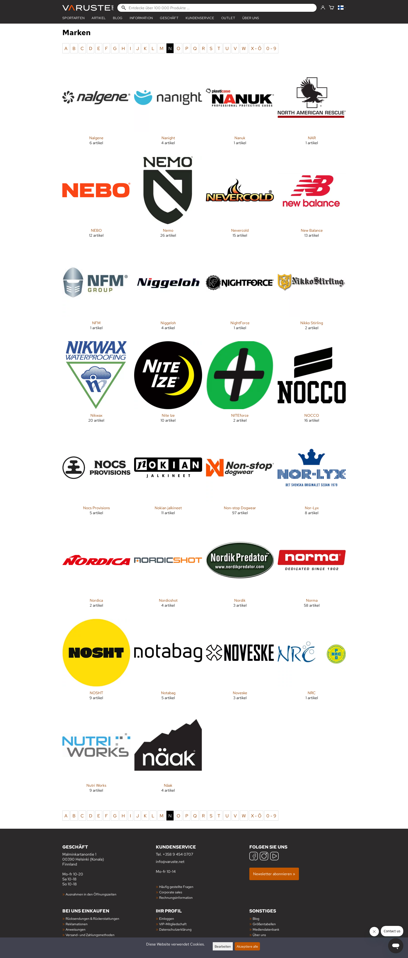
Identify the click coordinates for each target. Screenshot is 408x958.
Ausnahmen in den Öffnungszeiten (91, 894)
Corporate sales (170, 892)
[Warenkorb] (331, 8)
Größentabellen (264, 924)
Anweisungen (75, 929)
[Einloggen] (323, 8)
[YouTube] (274, 856)
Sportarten (73, 18)
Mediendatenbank (266, 929)
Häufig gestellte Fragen (176, 886)
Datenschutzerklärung (175, 929)
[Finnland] (342, 8)
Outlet (228, 18)
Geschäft (169, 18)
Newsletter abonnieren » (274, 873)
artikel (99, 18)
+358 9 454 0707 (178, 854)
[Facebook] (253, 856)
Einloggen (166, 918)
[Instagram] (264, 856)
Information (141, 18)
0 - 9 (271, 48)
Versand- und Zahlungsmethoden (90, 935)
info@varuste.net (170, 861)
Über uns (250, 18)
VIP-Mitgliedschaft (173, 924)
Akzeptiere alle (247, 946)
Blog (117, 18)
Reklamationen (77, 924)
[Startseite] (87, 8)
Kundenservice (200, 18)
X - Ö (256, 48)
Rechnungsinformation (176, 897)
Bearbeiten (223, 946)
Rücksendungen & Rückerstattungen (92, 918)
